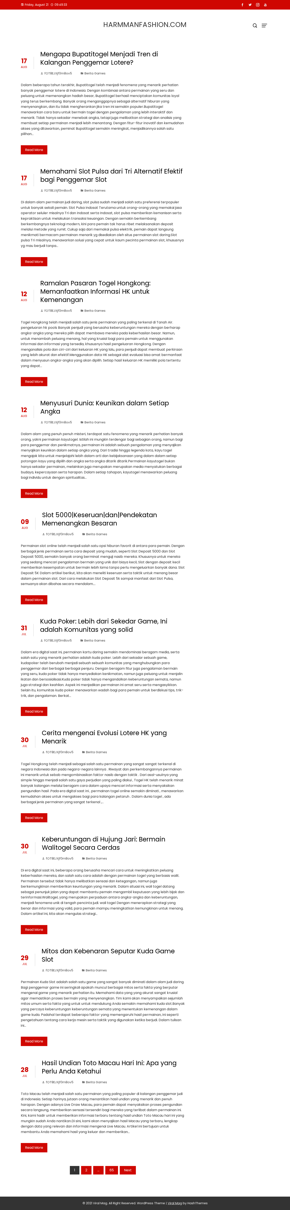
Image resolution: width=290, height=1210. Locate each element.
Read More (34, 149)
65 (112, 1170)
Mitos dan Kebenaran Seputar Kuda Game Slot (108, 955)
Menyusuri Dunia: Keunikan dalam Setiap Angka (104, 407)
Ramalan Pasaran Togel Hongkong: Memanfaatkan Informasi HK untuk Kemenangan (95, 291)
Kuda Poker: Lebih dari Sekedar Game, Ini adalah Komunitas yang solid (104, 625)
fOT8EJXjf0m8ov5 (58, 73)
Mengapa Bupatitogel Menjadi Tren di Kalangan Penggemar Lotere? (99, 58)
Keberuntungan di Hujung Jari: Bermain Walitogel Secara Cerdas (103, 843)
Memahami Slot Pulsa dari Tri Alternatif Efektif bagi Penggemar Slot (111, 175)
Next (128, 1170)
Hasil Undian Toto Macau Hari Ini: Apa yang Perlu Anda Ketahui (109, 1067)
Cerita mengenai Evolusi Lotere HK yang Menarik (104, 737)
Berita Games (95, 73)
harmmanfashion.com (145, 24)
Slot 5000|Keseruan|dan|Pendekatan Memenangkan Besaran (99, 519)
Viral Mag (175, 1203)
